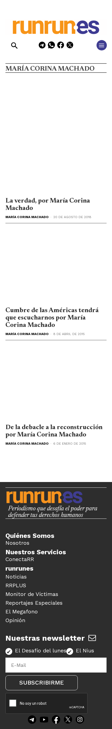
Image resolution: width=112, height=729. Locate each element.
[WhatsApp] (51, 45)
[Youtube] (44, 720)
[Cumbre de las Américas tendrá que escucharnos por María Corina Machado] (56, 266)
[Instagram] (80, 720)
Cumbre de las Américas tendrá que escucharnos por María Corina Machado (52, 318)
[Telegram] (42, 45)
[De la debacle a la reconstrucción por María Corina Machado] (56, 383)
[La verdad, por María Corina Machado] (56, 157)
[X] (69, 45)
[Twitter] (68, 720)
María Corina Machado (27, 217)
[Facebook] (60, 45)
